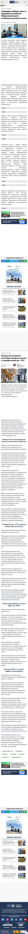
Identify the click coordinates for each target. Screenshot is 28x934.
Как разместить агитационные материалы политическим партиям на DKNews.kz (14, 916)
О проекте (6, 927)
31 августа (4, 754)
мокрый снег (5, 757)
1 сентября (13, 754)
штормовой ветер (16, 757)
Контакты (21, 927)
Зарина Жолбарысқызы (20, 365)
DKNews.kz (14, 396)
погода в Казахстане (7, 751)
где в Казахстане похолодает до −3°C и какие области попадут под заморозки (12, 736)
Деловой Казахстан (12, 59)
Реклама (14, 927)
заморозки (21, 754)
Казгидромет (19, 751)
